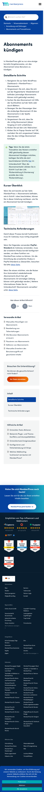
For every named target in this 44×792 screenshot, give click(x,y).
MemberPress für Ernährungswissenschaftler (31, 703)
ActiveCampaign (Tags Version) (11, 641)
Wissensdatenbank (29, 743)
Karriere (26, 588)
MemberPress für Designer (31, 716)
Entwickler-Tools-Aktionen (20, 430)
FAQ (25, 748)
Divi (25, 640)
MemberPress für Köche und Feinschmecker (11, 679)
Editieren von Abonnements (17, 345)
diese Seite (15, 265)
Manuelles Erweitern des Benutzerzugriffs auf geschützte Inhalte (16, 352)
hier (30, 161)
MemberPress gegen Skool (31, 666)
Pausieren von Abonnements (17, 341)
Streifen (26, 650)
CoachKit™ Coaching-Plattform (30, 610)
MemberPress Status (10, 746)
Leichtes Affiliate (28, 753)
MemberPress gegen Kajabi (12, 666)
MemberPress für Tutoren (12, 697)
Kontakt (26, 596)
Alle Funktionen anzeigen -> (12, 627)
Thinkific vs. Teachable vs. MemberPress (31, 670)
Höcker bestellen (9, 623)
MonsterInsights (28, 648)
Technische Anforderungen (19, 411)
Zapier (6, 653)
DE (8, 578)
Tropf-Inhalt (27, 618)
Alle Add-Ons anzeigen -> (31, 653)
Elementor (8, 645)
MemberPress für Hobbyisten (10, 718)
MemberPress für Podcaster (10, 689)
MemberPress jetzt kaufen (21, 507)
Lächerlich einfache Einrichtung (10, 619)
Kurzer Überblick (15, 405)
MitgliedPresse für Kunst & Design (31, 713)
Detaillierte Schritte (16, 399)
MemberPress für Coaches (12, 702)
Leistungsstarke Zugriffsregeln (28, 614)
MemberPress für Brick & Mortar (12, 729)
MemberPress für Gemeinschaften (10, 708)
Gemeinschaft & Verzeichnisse (9, 614)
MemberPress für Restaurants (28, 679)
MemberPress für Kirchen (12, 712)
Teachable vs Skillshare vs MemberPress (12, 674)
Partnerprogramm (10, 593)
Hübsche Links (9, 756)
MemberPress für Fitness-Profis (31, 684)
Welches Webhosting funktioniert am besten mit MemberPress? (20, 455)
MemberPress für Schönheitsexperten (10, 684)
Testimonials (27, 590)
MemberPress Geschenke (12, 648)
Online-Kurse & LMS (10, 608)
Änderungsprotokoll (10, 753)
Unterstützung (9, 743)
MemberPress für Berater (31, 707)
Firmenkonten (27, 623)
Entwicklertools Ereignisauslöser (23, 441)
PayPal (7, 650)
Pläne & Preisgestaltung (30, 746)
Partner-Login (27, 593)
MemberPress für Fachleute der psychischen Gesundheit (31, 724)
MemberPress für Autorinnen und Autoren (30, 694)
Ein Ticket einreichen (17, 379)
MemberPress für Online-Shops (12, 722)
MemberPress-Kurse (29, 645)
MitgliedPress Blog (10, 596)
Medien (7, 590)
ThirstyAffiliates (28, 756)
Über (6, 588)
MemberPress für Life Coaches (11, 694)
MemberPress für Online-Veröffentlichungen (31, 689)
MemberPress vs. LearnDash (9, 670)
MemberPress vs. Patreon (31, 673)
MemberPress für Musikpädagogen (28, 698)
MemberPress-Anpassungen (9, 750)
